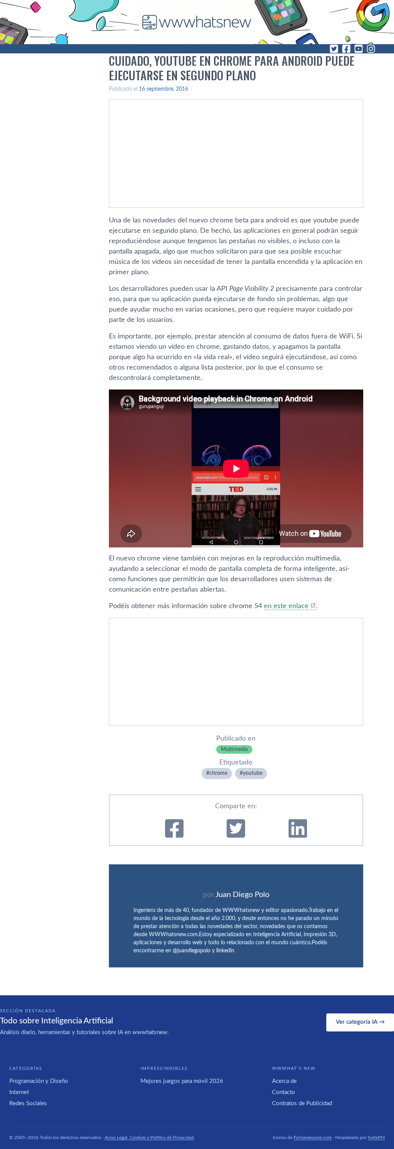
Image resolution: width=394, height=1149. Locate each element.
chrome (218, 773)
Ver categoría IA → (360, 1022)
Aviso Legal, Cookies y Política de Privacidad (149, 1137)
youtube (252, 773)
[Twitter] (334, 48)
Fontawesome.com (313, 1137)
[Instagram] (371, 48)
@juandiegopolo (191, 950)
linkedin (225, 950)
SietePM (376, 1137)
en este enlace (286, 606)
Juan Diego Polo (242, 895)
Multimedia (234, 749)
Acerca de (284, 1081)
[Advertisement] (236, 153)
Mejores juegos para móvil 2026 (181, 1081)
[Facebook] (346, 48)
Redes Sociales (28, 1103)
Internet (19, 1092)
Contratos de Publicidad (302, 1103)
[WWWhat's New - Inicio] (197, 22)
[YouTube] (358, 48)
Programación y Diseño (38, 1081)
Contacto (283, 1092)
